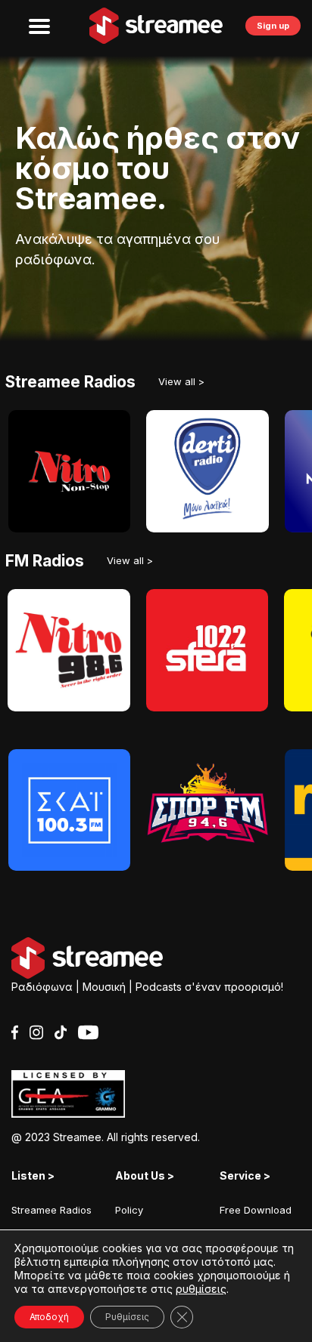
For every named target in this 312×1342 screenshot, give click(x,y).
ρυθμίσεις (201, 1288)
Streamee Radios (51, 1210)
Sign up (273, 25)
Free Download (256, 1210)
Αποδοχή (49, 1316)
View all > (181, 381)
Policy (129, 1210)
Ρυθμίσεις (127, 1316)
